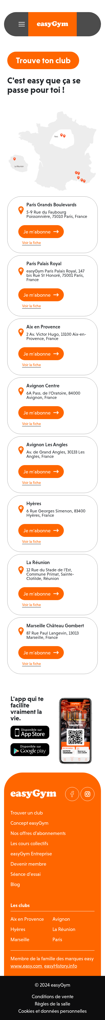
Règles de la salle (52, 1004)
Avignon (61, 919)
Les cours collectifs (29, 843)
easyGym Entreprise (31, 853)
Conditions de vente (53, 996)
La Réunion (63, 929)
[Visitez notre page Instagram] (87, 794)
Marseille (19, 939)
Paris (57, 939)
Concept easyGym (29, 823)
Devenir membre (28, 864)
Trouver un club (26, 813)
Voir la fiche (31, 242)
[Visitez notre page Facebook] (72, 794)
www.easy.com (26, 966)
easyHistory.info (60, 966)
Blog (15, 884)
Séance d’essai (25, 874)
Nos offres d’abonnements (38, 833)
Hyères (17, 929)
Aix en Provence (27, 919)
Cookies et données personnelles (52, 1011)
